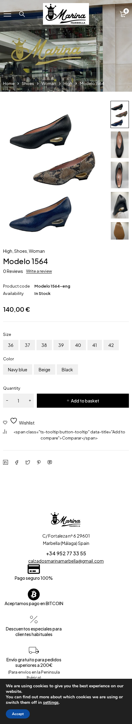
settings (51, 702)
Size (7, 334)
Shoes (28, 83)
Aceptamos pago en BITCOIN (34, 603)
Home (8, 83)
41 (94, 345)
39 (61, 345)
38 (44, 345)
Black (67, 369)
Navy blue (17, 369)
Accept (18, 713)
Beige (44, 369)
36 (11, 345)
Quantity (11, 388)
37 (27, 345)
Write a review (39, 271)
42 (111, 345)
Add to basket (85, 400)
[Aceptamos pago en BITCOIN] (34, 594)
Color (8, 358)
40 (78, 345)
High (68, 83)
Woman (48, 83)
